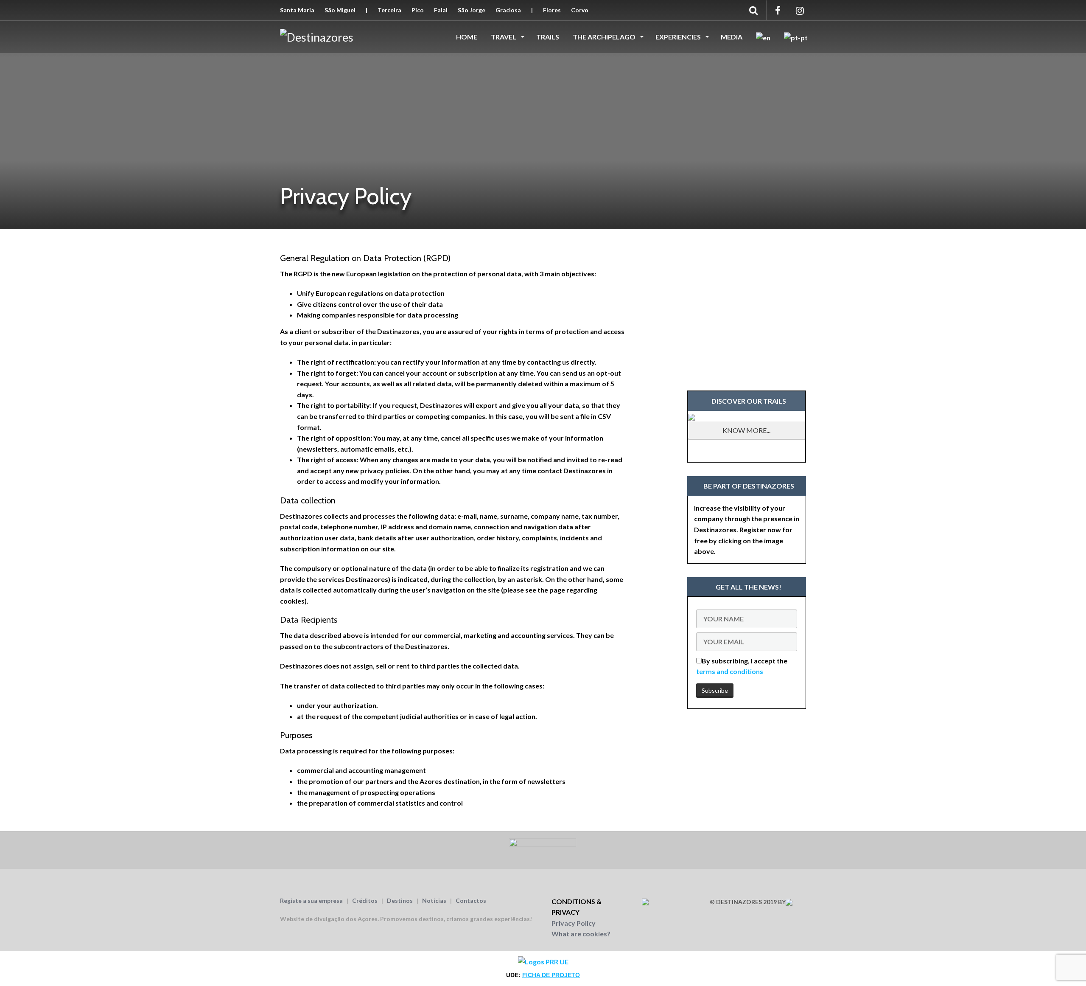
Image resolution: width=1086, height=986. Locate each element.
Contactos (471, 900)
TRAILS (547, 37)
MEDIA (731, 37)
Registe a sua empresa (311, 900)
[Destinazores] (317, 36)
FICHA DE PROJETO (551, 975)
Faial (441, 10)
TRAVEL (504, 37)
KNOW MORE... (746, 430)
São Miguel (340, 10)
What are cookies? (580, 934)
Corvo (579, 10)
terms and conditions (729, 671)
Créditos (365, 900)
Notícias (434, 900)
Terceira (389, 10)
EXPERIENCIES (678, 37)
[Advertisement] (746, 303)
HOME (466, 37)
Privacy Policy (573, 923)
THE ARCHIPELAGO (605, 37)
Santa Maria (297, 10)
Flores (552, 10)
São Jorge (471, 10)
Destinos (400, 900)
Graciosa (508, 10)
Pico (417, 10)
